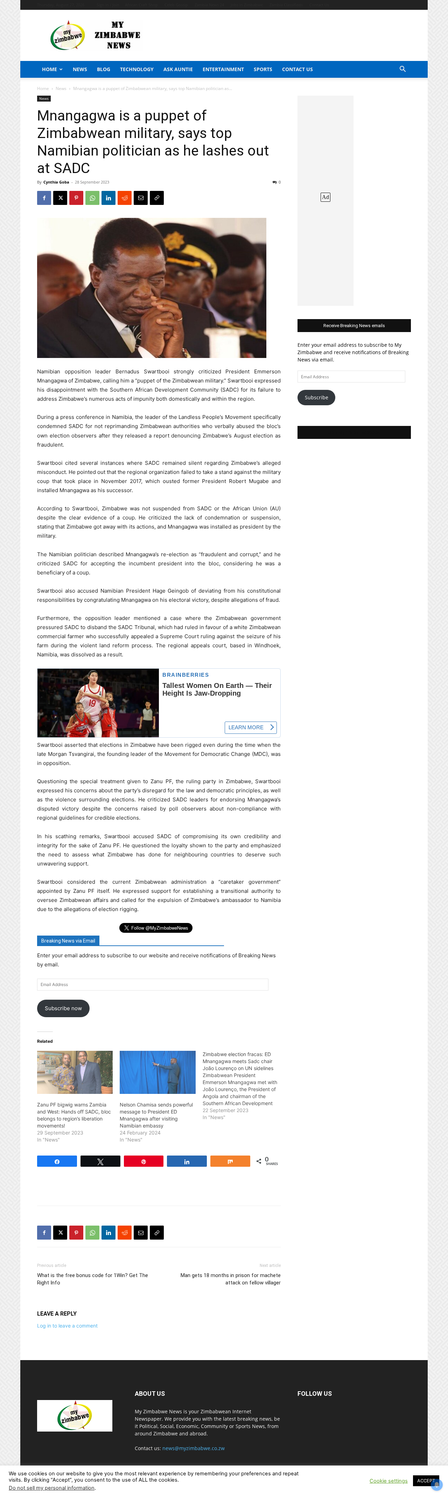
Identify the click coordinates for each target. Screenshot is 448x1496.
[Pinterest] (76, 198)
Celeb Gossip (176, 4)
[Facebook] (44, 198)
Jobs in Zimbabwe (247, 4)
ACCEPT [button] (426, 1480)
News (80, 69)
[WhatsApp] (92, 198)
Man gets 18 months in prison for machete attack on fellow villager (231, 1279)
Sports (263, 69)
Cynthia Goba (56, 182)
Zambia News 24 (209, 4)
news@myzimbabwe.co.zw (193, 1448)
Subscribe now (63, 1008)
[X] (60, 198)
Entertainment (223, 69)
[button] (402, 70)
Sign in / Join (108, 4)
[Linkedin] (108, 198)
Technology (137, 69)
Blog (103, 69)
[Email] (141, 198)
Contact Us (319, 4)
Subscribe (316, 397)
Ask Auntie (178, 69)
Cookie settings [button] (389, 1481)
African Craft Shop (141, 4)
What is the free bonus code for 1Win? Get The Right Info (92, 1279)
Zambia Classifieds (286, 4)
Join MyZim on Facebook (354, 432)
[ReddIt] (125, 198)
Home (49, 69)
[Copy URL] (157, 198)
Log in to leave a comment (67, 1326)
